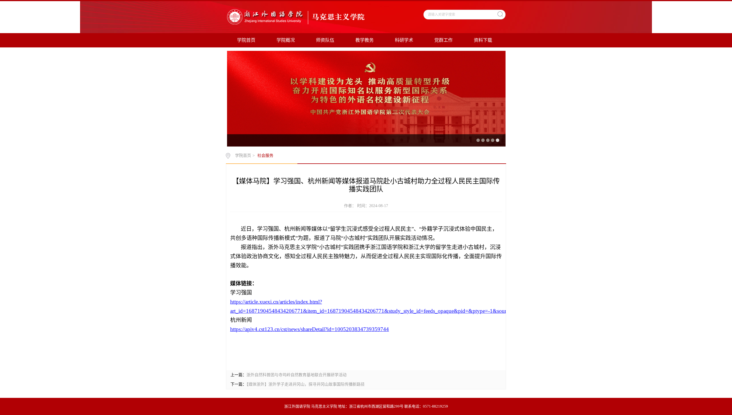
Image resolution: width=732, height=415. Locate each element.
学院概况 (286, 40)
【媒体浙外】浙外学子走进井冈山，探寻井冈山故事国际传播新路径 (305, 384)
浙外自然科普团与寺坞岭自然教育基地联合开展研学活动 (296, 375)
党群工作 (443, 40)
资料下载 (483, 40)
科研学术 (404, 40)
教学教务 (364, 40)
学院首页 (246, 40)
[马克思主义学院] (296, 16)
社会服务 (265, 155)
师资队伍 (325, 40)
